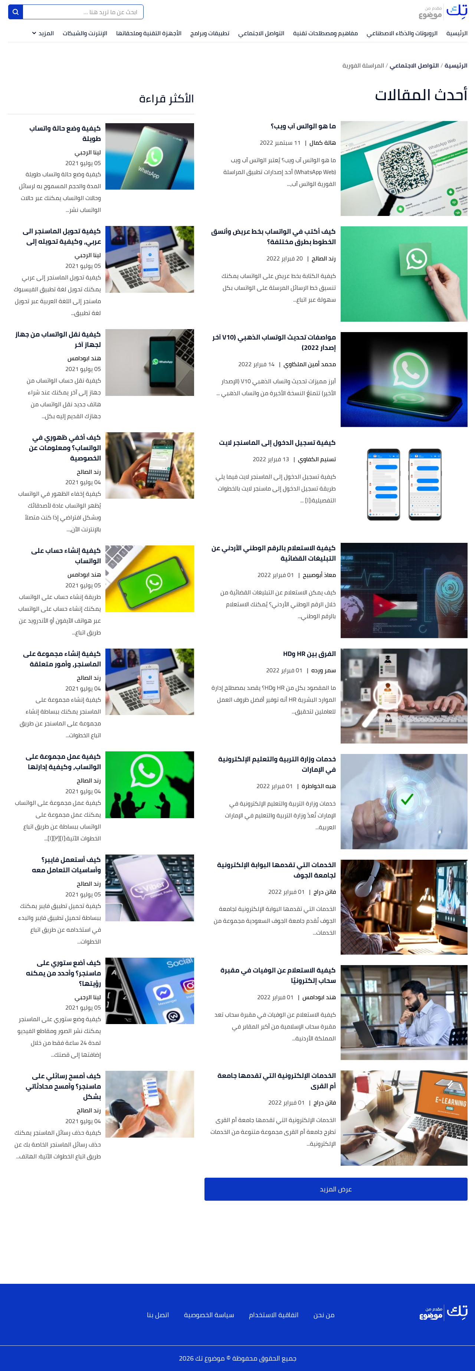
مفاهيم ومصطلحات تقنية (325, 33)
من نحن (324, 1315)
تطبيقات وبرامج (209, 33)
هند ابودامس (319, 997)
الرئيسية (457, 33)
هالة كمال (322, 142)
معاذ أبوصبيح (319, 575)
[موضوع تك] (443, 12)
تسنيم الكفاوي (317, 459)
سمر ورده (323, 670)
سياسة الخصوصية (209, 1315)
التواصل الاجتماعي (261, 33)
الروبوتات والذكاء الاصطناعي (402, 33)
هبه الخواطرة (319, 786)
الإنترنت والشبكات (85, 33)
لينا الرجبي (88, 152)
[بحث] (15, 11)
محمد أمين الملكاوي (310, 364)
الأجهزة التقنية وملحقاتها (148, 33)
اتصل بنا (158, 1315)
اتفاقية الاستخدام (274, 1315)
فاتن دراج (325, 891)
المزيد (46, 33)
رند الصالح (324, 258)
